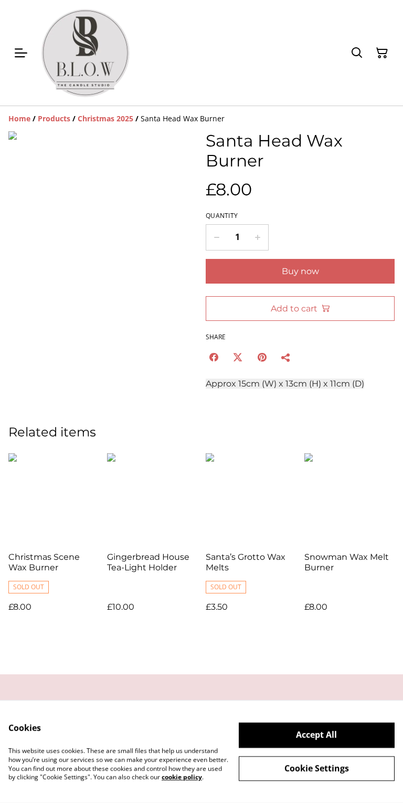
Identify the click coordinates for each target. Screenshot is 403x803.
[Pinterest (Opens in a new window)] (262, 357)
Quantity (222, 216)
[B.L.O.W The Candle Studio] (85, 52)
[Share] (286, 357)
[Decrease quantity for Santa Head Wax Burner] (216, 237)
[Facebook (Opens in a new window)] (213, 357)
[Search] (356, 53)
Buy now (300, 271)
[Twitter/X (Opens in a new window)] (238, 357)
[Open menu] (21, 53)
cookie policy (182, 777)
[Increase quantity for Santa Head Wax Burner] (258, 237)
